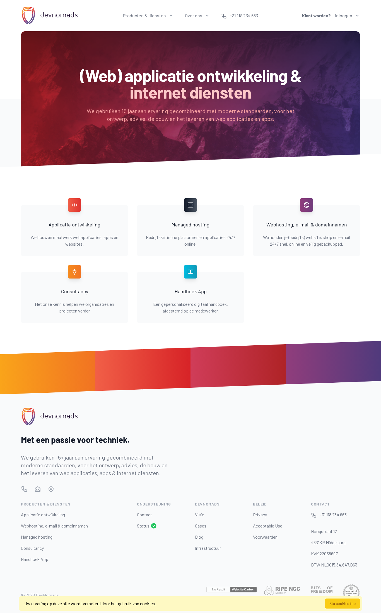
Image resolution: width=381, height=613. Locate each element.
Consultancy (32, 548)
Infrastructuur (208, 548)
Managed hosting (36, 536)
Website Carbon (243, 589)
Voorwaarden (265, 536)
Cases (200, 525)
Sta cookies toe (342, 603)
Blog (199, 536)
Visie (199, 514)
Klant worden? (316, 15)
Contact (144, 514)
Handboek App (34, 559)
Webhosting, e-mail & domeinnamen (54, 525)
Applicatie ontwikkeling (43, 514)
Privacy (260, 514)
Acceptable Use (267, 525)
